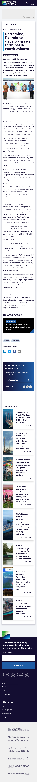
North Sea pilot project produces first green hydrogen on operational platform (23, 469)
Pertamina (15, 341)
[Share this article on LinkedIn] (4, 351)
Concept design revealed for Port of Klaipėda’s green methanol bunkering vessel (23, 553)
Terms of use (6, 714)
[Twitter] (27, 386)
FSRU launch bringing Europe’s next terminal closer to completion (23, 609)
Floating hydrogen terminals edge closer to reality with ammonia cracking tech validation (22, 526)
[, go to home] (9, 3)
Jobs (3, 690)
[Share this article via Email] (19, 351)
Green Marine (14, 29)
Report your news (8, 706)
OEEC (4, 687)
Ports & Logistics (10, 55)
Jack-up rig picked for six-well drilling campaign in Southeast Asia (22, 443)
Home (5, 29)
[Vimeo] (18, 675)
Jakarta (6, 341)
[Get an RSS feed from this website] (27, 675)
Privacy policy (7, 710)
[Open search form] (27, 3)
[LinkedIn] (30, 386)
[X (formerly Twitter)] (8, 675)
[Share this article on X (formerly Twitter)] (9, 351)
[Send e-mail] (22, 675)
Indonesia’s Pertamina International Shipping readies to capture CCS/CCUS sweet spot (23, 582)
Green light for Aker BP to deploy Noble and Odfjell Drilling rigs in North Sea (23, 417)
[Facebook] (24, 386)
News (3, 683)
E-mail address (7, 653)
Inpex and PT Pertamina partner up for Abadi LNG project (18, 327)
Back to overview (10, 24)
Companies (6, 694)
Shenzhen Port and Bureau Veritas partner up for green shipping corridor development (23, 495)
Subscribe (13, 380)
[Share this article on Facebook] (14, 351)
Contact (4, 717)
